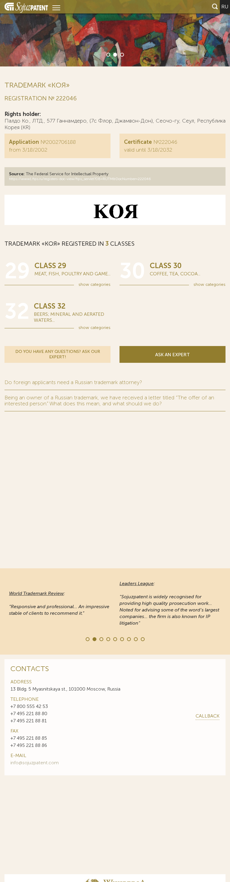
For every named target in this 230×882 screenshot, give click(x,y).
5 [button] (114, 638)
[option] (115, 33)
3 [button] (121, 54)
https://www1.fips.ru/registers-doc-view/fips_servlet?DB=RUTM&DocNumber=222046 (80, 179)
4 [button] (107, 638)
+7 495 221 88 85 (28, 738)
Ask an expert (172, 354)
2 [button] (114, 54)
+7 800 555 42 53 (29, 706)
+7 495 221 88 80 (28, 713)
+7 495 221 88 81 (28, 721)
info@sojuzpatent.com (34, 762)
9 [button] (142, 638)
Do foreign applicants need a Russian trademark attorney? (73, 382)
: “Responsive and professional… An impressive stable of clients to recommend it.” (59, 603)
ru (225, 6)
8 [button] (135, 638)
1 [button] (107, 54)
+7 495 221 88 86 (28, 745)
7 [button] (128, 638)
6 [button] (121, 638)
